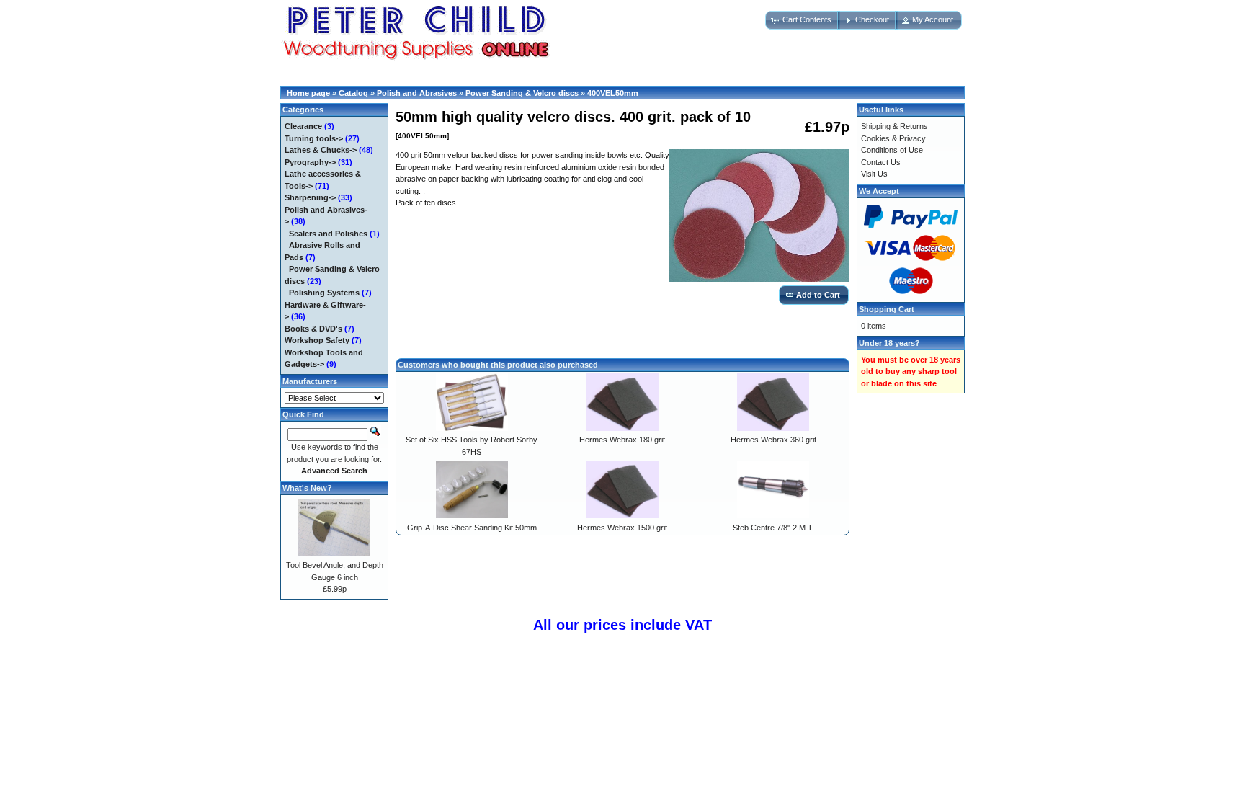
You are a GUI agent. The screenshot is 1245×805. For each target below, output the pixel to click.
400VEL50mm (612, 93)
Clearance (303, 126)
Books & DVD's (313, 328)
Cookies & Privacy (893, 138)
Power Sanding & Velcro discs (522, 93)
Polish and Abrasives (417, 93)
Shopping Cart (886, 309)
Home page (308, 93)
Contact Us (881, 162)
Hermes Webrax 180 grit (622, 439)
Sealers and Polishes (328, 233)
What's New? (307, 488)
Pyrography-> (310, 162)
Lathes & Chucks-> (321, 150)
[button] (802, 20)
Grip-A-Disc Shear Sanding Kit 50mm (472, 527)
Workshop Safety (317, 340)
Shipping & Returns (894, 126)
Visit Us (874, 173)
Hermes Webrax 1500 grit (622, 527)
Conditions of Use (892, 150)
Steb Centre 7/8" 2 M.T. (773, 527)
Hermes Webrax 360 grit (773, 439)
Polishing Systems (324, 292)
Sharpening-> (310, 197)
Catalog (353, 93)
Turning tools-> (314, 138)
